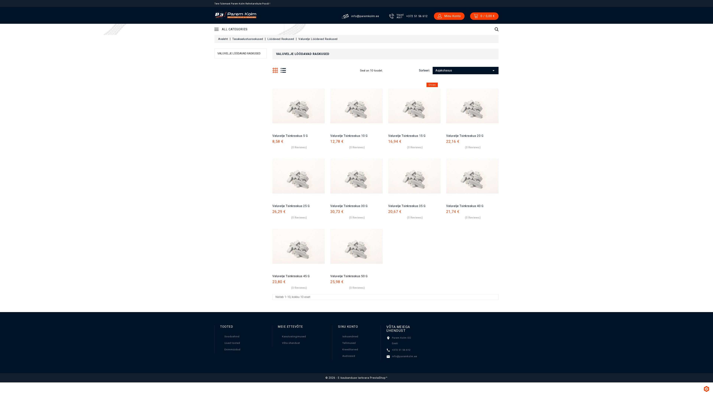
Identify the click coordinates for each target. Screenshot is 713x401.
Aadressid (348, 356)
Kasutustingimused (294, 336)
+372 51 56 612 (401, 349)
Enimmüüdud (232, 349)
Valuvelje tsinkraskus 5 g (290, 136)
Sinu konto (348, 326)
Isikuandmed (350, 336)
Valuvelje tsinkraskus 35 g (406, 206)
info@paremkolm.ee (404, 356)
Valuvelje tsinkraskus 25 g (291, 206)
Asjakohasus (465, 70)
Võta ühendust (291, 343)
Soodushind (232, 336)
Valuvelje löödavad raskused (239, 53)
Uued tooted (232, 343)
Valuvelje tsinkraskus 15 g (406, 136)
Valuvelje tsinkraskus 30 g (348, 206)
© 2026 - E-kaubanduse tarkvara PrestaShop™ (356, 377)
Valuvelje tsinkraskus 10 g (348, 136)
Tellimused (349, 343)
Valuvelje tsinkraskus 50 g (348, 276)
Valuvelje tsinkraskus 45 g (291, 276)
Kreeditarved (350, 349)
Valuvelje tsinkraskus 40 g (464, 206)
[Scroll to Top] (706, 389)
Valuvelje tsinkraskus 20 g (464, 136)
